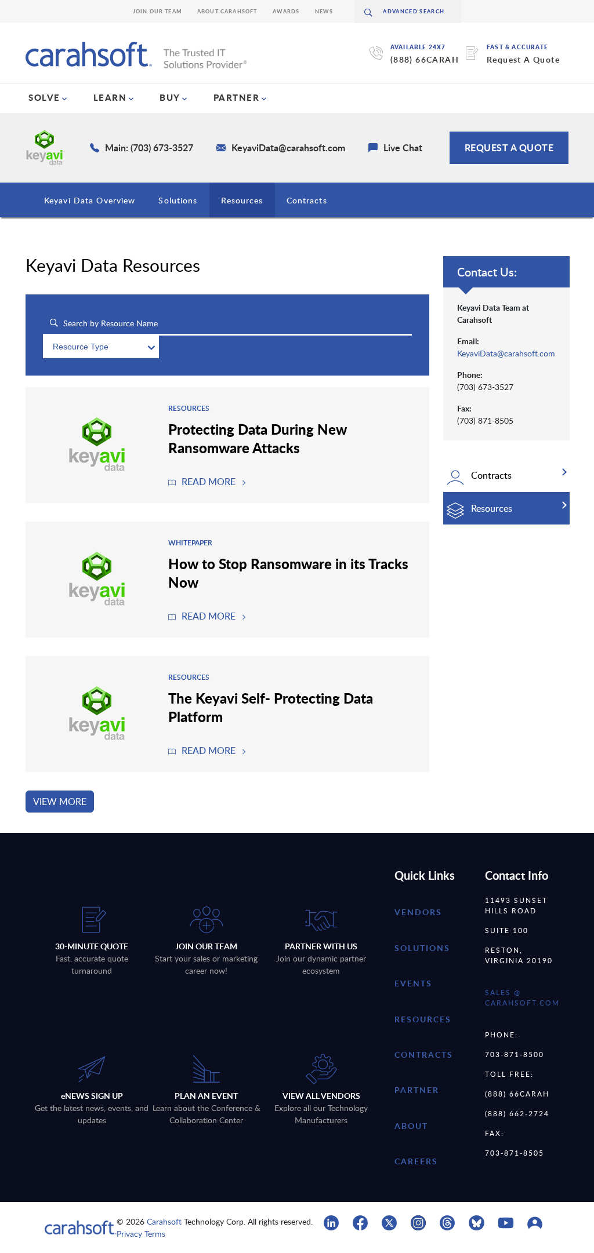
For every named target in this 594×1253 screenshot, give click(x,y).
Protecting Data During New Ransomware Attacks (257, 438)
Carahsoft (164, 1221)
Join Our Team (157, 11)
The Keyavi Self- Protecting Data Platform (270, 707)
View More (59, 801)
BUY (170, 97)
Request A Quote (523, 59)
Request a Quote (509, 147)
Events (413, 983)
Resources (242, 200)
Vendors (418, 911)
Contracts (307, 200)
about (411, 1125)
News (324, 11)
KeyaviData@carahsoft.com (506, 353)
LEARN (110, 97)
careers (416, 1161)
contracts (423, 1054)
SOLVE (44, 97)
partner (416, 1089)
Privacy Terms (141, 1233)
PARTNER (236, 97)
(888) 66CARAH (424, 59)
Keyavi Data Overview (89, 200)
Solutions (177, 200)
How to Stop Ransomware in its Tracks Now (288, 572)
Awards (286, 11)
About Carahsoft (227, 11)
